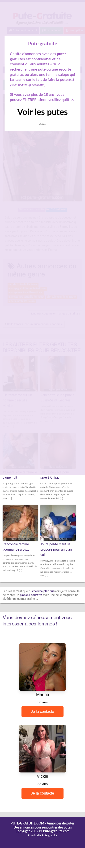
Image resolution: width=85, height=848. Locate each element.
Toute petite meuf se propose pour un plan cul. (56, 550)
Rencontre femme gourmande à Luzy (16, 547)
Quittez (42, 124)
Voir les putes (42, 112)
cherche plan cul (43, 591)
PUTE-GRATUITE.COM (27, 823)
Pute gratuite (49, 835)
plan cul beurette (31, 595)
